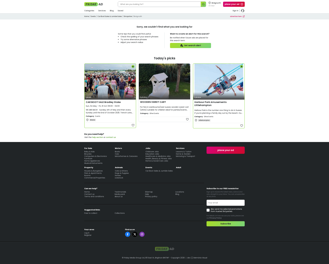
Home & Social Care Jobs (156, 161)
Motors (118, 148)
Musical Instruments (93, 163)
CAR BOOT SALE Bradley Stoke (103, 102)
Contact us (89, 194)
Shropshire (128, 16)
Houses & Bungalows (93, 171)
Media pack (120, 194)
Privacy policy (151, 196)
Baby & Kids (89, 151)
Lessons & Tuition (183, 151)
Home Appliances (92, 161)
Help (147, 194)
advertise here (236, 16)
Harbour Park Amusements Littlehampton (210, 103)
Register (88, 235)
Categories (89, 10)
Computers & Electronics (95, 156)
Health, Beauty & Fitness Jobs (158, 158)
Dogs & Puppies (122, 173)
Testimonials (120, 192)
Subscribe (225, 223)
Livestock (119, 178)
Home (86, 16)
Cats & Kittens (121, 171)
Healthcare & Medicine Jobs (158, 156)
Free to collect (90, 213)
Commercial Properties (94, 178)
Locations (179, 192)
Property (88, 167)
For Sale (88, 148)
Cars (117, 154)
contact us (111, 137)
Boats (117, 151)
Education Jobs (152, 154)
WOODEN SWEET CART (153, 102)
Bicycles (88, 154)
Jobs (147, 148)
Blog (112, 10)
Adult (178, 167)
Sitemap (149, 192)
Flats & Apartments (93, 173)
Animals (119, 167)
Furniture (88, 158)
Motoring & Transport (185, 156)
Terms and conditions (94, 196)
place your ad (232, 4)
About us (119, 196)
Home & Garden (183, 154)
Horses (118, 175)
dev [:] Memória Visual (197, 257)
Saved (120, 10)
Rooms (87, 175)
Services (102, 10)
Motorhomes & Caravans (126, 156)
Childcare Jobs (152, 151)
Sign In (235, 10)
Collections (120, 213)
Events (93, 16)
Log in (86, 233)
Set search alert (192, 45)
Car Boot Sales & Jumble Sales (110, 16)
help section (97, 137)
